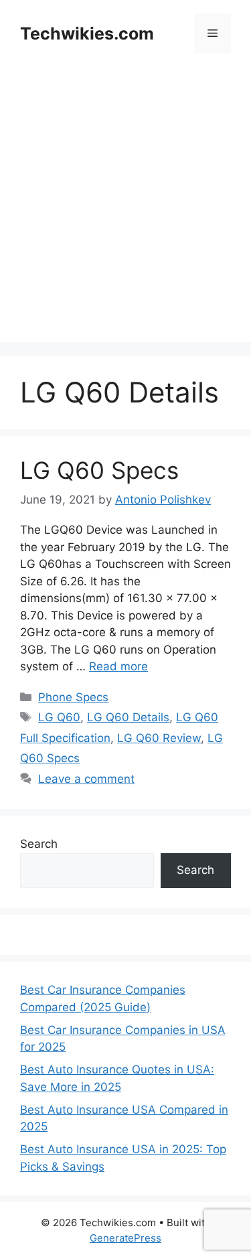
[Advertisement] (125, 216)
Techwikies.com (87, 33)
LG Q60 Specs (99, 470)
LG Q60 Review (159, 738)
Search (39, 843)
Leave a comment (86, 779)
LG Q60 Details (128, 717)
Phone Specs (73, 697)
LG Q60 (59, 717)
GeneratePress (125, 1238)
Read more (118, 666)
